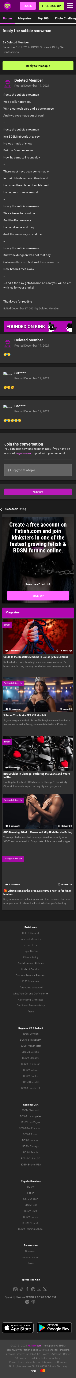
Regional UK (25, 1028)
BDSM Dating (30, 1217)
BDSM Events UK (30, 1088)
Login (27, 6)
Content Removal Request (30, 975)
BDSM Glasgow (30, 1057)
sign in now (23, 453)
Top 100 (43, 18)
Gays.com (30, 1251)
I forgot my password (31, 987)
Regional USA (30, 1104)
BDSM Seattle (30, 1152)
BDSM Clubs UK (31, 1082)
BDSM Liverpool (30, 1051)
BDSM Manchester (30, 1045)
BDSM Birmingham (30, 1039)
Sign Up (38, 595)
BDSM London (31, 1033)
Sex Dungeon (30, 1198)
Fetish (30, 1192)
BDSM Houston (30, 1140)
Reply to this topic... (24, 470)
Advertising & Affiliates (30, 999)
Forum (7, 18)
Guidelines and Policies (31, 963)
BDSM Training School (30, 1228)
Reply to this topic (38, 65)
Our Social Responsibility (31, 1005)
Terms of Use (30, 945)
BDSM (30, 1186)
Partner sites (31, 1245)
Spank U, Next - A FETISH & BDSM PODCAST (30, 1297)
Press (31, 1011)
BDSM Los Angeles (30, 1116)
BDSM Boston (30, 1134)
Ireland (39, 1028)
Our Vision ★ (41, 993)
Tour (22, 939)
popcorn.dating (30, 1257)
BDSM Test (31, 1204)
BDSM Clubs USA (30, 1158)
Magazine (24, 18)
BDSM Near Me (30, 1223)
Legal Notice (31, 951)
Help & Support (30, 933)
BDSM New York (31, 1110)
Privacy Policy (30, 957)
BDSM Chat (30, 1211)
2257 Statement (31, 981)
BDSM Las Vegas (30, 1122)
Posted (31, 85)
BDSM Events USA (30, 1164)
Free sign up (51, 6)
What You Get (20, 993)
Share (39, 491)
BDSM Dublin (30, 1076)
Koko (31, 1263)
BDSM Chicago (30, 1146)
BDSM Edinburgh (30, 1064)
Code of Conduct (30, 969)
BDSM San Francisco (30, 1128)
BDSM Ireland (30, 1070)
